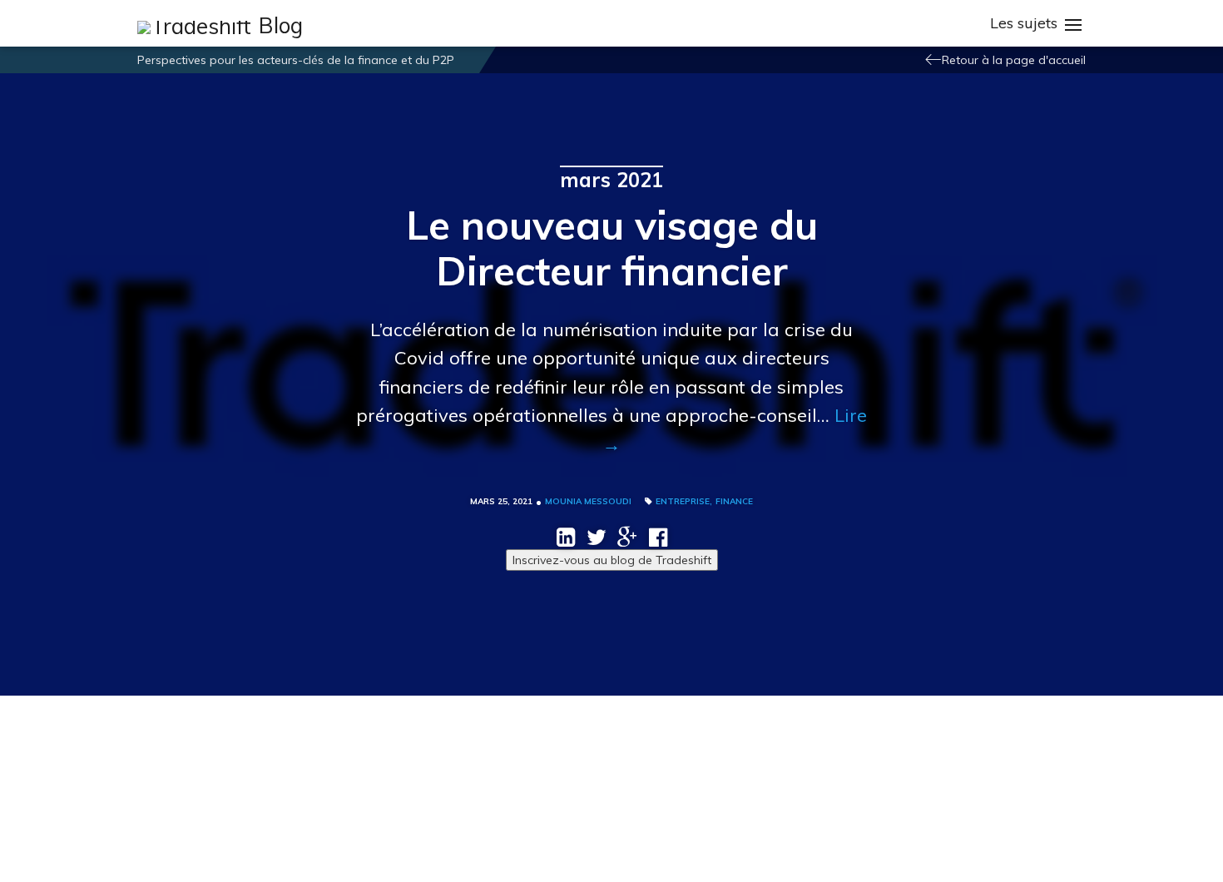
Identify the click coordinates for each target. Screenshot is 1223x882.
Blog (281, 26)
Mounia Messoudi (588, 501)
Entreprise (683, 501)
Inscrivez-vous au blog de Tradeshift (611, 559)
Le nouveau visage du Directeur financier (612, 247)
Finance (734, 501)
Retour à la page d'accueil (1014, 59)
